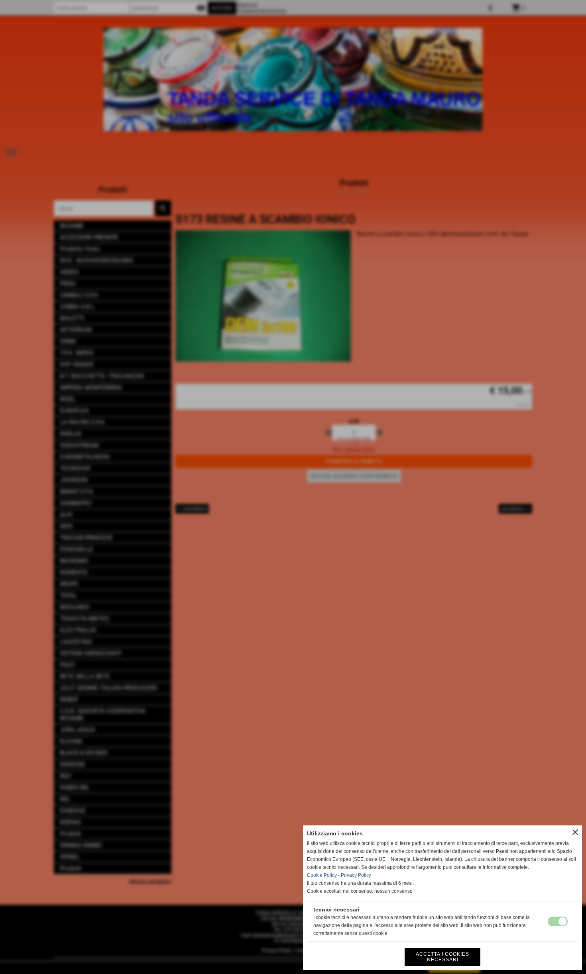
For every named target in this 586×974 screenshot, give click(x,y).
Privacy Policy (356, 875)
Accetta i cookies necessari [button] (442, 956)
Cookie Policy (322, 875)
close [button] (575, 832)
